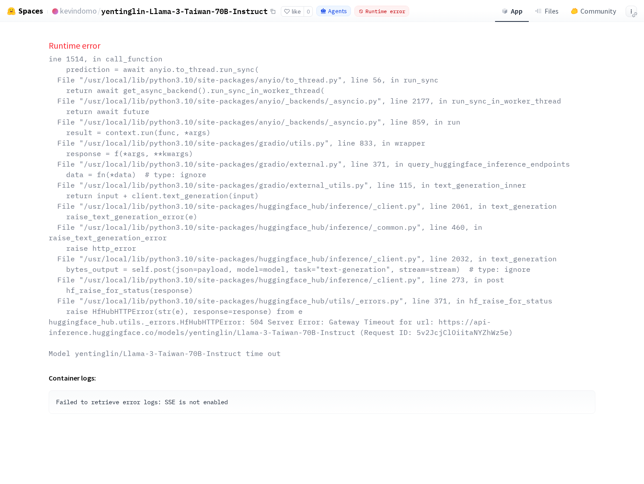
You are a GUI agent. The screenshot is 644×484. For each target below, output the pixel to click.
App (517, 11)
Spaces (30, 11)
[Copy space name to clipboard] (273, 11)
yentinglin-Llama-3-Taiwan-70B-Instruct (184, 11)
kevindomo (78, 11)
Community (598, 11)
